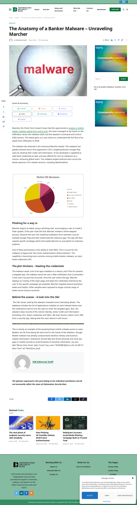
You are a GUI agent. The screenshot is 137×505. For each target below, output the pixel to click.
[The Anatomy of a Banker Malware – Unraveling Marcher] (48, 70)
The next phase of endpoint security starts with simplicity (20, 435)
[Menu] (10, 9)
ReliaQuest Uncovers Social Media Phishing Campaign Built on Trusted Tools (75, 436)
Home (37, 9)
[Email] (3, 121)
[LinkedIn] (3, 116)
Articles (46, 9)
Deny (107, 495)
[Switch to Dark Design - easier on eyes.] (123, 9)
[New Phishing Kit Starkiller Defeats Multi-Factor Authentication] (48, 423)
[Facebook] (3, 107)
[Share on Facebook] (118, 40)
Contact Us (89, 9)
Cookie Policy (107, 501)
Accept (90, 495)
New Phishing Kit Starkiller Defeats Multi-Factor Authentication (45, 436)
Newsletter (101, 9)
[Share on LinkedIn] (111, 40)
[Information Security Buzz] (22, 9)
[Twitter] (3, 111)
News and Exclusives (59, 9)
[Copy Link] (122, 40)
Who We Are (76, 9)
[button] (133, 478)
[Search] (127, 9)
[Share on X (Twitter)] (115, 40)
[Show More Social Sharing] (126, 40)
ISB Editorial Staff (21, 40)
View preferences (125, 495)
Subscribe (115, 9)
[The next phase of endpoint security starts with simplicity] (21, 423)
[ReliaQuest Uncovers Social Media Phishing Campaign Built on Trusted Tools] (75, 423)
